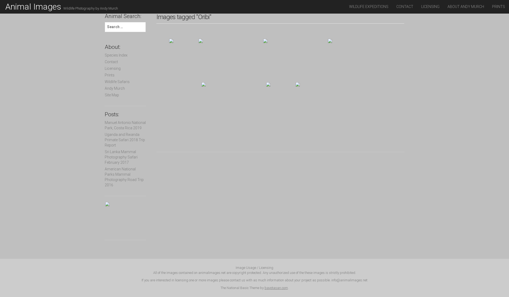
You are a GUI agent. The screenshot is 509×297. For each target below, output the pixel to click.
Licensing (430, 7)
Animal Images (61, 7)
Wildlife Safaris (117, 82)
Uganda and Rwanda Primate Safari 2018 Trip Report (125, 139)
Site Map (112, 95)
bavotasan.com (276, 288)
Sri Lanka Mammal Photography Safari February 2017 (121, 157)
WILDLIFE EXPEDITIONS (368, 7)
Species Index (116, 55)
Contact (404, 7)
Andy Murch (115, 88)
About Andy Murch (465, 7)
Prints (498, 7)
